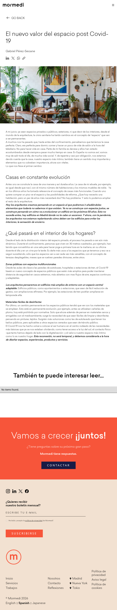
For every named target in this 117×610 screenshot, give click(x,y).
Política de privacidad (99, 573)
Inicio (9, 578)
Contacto (54, 583)
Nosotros (54, 578)
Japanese (39, 603)
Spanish (24, 603)
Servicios (12, 583)
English (11, 603)
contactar (58, 465)
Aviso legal (99, 579)
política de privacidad (33, 521)
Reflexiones (56, 588)
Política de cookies (99, 586)
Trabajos (11, 588)
